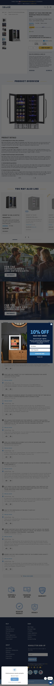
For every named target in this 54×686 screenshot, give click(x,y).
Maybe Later (40, 357)
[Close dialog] (51, 324)
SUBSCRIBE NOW (39, 353)
